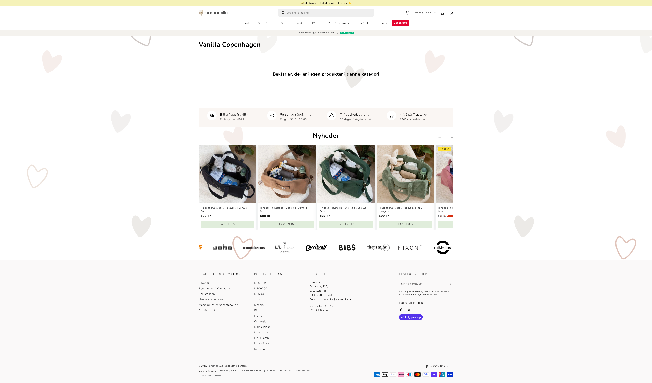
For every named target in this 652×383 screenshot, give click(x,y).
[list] (326, 116)
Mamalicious (262, 327)
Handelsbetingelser (211, 299)
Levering (204, 283)
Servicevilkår (285, 370)
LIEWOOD (261, 288)
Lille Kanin (261, 332)
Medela (259, 305)
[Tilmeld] (451, 284)
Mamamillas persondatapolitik (218, 305)
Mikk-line (260, 283)
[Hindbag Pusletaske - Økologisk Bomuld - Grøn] (346, 174)
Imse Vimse (261, 343)
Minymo (259, 294)
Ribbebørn (260, 349)
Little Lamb (261, 338)
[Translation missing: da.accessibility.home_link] (213, 12)
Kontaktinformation (211, 375)
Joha (257, 299)
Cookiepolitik (207, 310)
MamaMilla (212, 365)
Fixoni (258, 316)
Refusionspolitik (227, 370)
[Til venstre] (442, 138)
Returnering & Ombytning (215, 288)
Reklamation (207, 294)
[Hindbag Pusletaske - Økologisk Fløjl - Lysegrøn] (405, 174)
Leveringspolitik (303, 370)
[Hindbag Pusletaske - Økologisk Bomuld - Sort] (227, 174)
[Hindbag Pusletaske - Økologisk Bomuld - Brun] (287, 174)
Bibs (257, 310)
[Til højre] (449, 138)
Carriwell (260, 321)
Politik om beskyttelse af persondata (257, 370)
